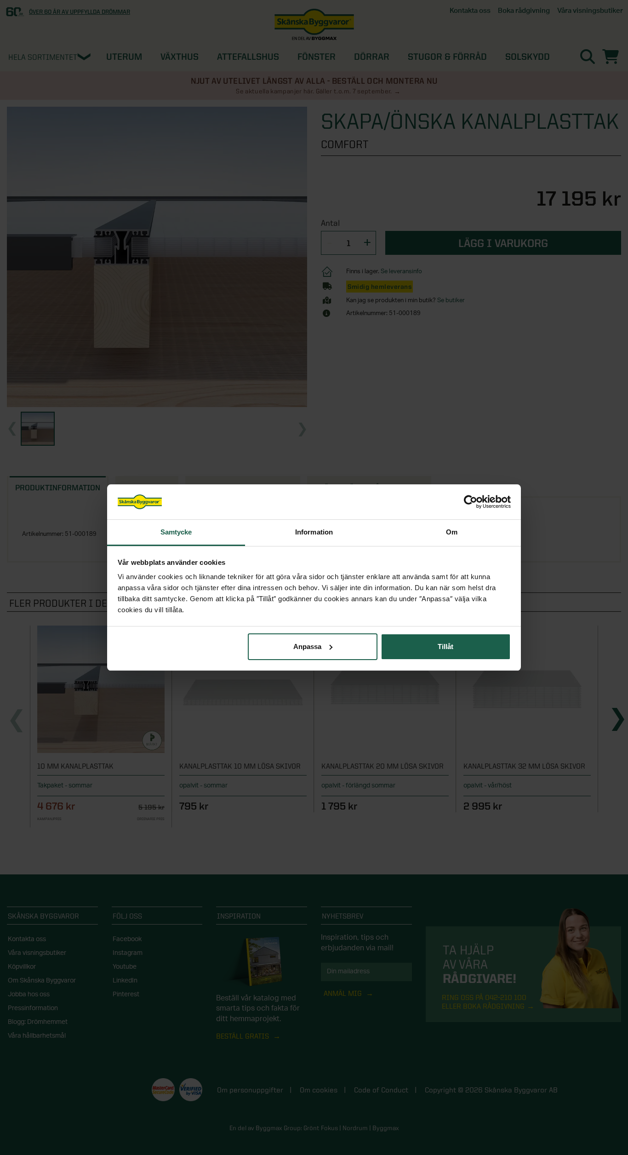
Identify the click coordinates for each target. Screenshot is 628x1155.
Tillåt (445, 646)
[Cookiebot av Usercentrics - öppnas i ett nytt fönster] (470, 502)
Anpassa (307, 646)
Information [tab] (314, 532)
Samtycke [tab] (176, 532)
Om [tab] (451, 532)
